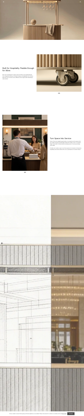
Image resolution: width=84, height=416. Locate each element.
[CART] (80, 2)
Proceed (71, 413)
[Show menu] (4, 2)
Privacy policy (63, 413)
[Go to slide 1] (23, 172)
